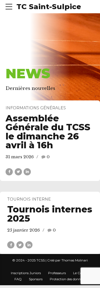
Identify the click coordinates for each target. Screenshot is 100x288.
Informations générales (36, 107)
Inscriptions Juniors (26, 273)
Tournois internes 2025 (49, 214)
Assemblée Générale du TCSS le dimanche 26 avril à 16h (48, 132)
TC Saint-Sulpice (48, 6)
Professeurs (57, 273)
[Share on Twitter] (18, 171)
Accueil (16, 60)
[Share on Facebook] (9, 171)
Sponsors (35, 279)
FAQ (18, 279)
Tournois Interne (29, 199)
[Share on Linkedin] (27, 171)
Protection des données (68, 279)
